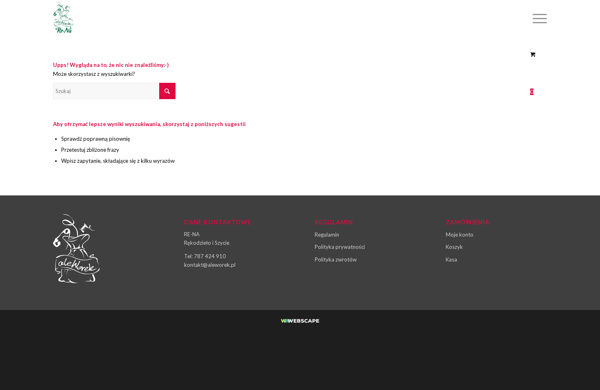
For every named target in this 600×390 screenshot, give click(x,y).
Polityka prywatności (340, 247)
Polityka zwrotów (336, 259)
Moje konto (459, 234)
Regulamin (327, 234)
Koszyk (454, 247)
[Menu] (537, 18)
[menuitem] (537, 18)
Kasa (451, 259)
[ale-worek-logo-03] (63, 18)
